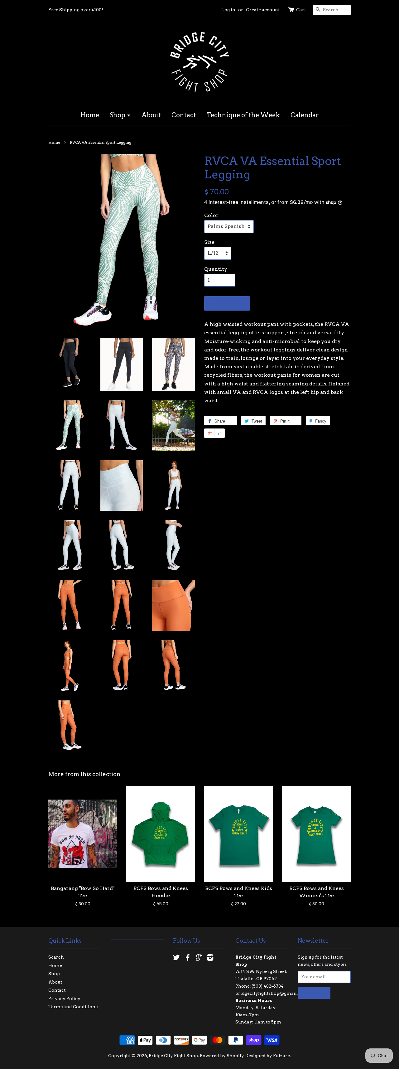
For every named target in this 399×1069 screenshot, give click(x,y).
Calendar (305, 115)
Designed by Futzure (267, 1055)
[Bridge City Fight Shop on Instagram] (210, 958)
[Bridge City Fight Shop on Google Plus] (198, 958)
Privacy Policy (64, 998)
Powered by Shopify (222, 1055)
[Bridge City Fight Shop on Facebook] (187, 958)
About (151, 115)
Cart (301, 9)
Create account (263, 9)
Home (89, 115)
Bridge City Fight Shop (173, 1055)
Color (211, 215)
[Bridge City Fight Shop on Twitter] (176, 958)
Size (209, 242)
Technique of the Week (243, 115)
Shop (118, 115)
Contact (183, 115)
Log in (228, 9)
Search (56, 957)
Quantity (215, 269)
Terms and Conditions (73, 1006)
